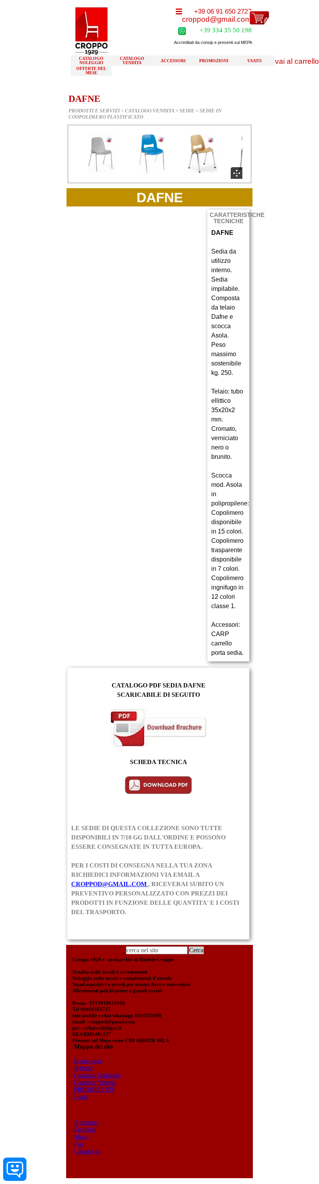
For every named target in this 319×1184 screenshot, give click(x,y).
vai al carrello (297, 61)
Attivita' (83, 1068)
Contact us (87, 1151)
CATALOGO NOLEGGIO (91, 60)
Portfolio (85, 1129)
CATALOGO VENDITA (132, 60)
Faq (79, 1143)
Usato (81, 1096)
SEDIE (187, 111)
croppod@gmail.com (216, 19)
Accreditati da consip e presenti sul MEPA (213, 42)
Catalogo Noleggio (97, 1075)
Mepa (81, 1136)
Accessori (86, 1122)
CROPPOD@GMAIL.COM (109, 884)
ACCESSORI (173, 61)
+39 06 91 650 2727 (222, 11)
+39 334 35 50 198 (226, 30)
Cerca (196, 950)
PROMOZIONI (213, 61)
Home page (88, 1061)
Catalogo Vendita (95, 1082)
